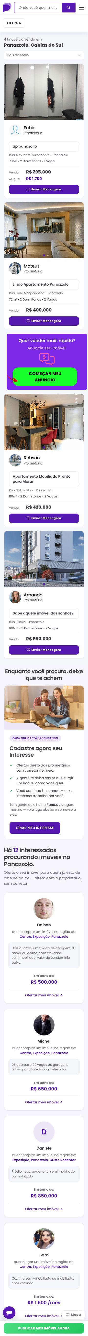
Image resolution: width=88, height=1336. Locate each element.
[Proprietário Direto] (7, 7)
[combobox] (38, 7)
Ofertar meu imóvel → (44, 995)
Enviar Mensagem (46, 189)
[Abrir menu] (81, 7)
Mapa (76, 1314)
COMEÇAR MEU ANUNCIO (45, 377)
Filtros (14, 23)
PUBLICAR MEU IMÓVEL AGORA (44, 1328)
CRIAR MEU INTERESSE (35, 827)
